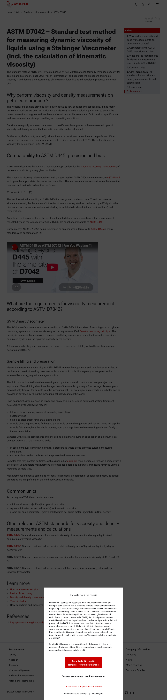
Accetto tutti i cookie (83, 663)
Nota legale (97, 693)
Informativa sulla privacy (75, 693)
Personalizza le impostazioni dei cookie (84, 686)
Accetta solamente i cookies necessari (83, 676)
